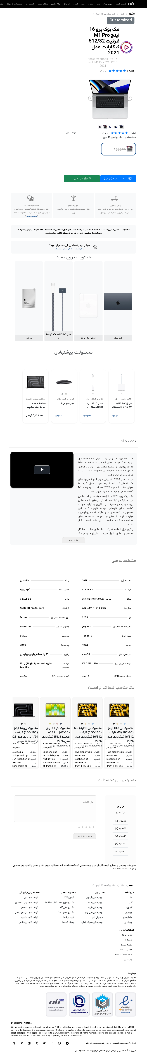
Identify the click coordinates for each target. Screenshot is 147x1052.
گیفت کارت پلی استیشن (26, 902)
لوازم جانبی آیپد (95, 907)
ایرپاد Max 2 (68, 922)
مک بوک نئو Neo (66, 912)
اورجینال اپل (97, 917)
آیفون (91, 4)
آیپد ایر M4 (68, 917)
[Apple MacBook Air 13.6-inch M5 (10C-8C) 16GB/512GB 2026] (119, 710)
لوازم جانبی (55, 4)
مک (98, 4)
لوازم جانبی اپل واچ (94, 912)
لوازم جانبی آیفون (94, 897)
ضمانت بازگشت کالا (123, 954)
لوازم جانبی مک (95, 902)
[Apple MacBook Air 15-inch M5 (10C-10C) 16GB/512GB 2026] (87, 710)
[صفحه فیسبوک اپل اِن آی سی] (52, 1043)
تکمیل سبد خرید (82, 178)
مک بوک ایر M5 (67, 907)
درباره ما (128, 939)
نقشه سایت (126, 944)
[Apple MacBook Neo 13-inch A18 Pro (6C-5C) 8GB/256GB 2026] (55, 710)
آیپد (83, 4)
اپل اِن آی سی (133, 14)
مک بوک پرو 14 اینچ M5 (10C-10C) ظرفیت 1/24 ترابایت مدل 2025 (23, 733)
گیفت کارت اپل (31, 897)
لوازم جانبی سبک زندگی (92, 922)
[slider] (119, 133)
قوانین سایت (126, 949)
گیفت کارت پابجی (29, 917)
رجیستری (128, 959)
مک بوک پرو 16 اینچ (105, 13)
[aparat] (14, 1043)
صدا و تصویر (42, 4)
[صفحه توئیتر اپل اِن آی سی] (44, 1043)
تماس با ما (127, 935)
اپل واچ (67, 4)
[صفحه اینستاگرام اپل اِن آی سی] (59, 1043)
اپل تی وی (127, 917)
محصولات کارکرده (14, 4)
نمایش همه (73, 540)
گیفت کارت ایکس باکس (26, 912)
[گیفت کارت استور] (79, 1004)
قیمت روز (29, 4)
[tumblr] (37, 1043)
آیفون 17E (69, 897)
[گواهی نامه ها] (125, 1004)
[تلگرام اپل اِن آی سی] (67, 1043)
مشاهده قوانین (31, 216)
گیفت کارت (121, 4)
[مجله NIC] (56, 1004)
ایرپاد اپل (128, 922)
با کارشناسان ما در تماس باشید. (69, 248)
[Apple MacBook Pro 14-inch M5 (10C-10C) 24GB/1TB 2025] (23, 710)
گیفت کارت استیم (29, 907)
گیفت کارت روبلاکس (28, 922)
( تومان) (118, 178)
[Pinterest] (21, 1043)
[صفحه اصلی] (132, 4)
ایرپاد (76, 4)
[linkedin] (29, 1043)
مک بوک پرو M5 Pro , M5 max (59, 902)
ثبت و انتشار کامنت (84, 836)
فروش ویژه (108, 4)
